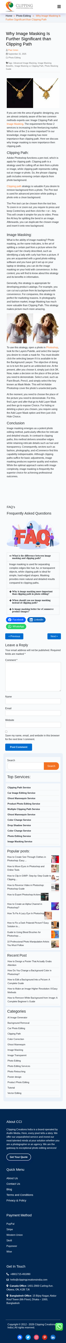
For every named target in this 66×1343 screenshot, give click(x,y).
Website (9, 720)
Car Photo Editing (16, 1028)
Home (9, 15)
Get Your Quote (19, 1157)
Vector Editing (14, 1093)
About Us (12, 1178)
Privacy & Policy (16, 1200)
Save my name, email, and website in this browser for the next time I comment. (32, 737)
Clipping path (14, 186)
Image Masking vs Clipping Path (29, 66)
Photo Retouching (16, 1071)
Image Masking (15, 124)
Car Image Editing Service (21, 793)
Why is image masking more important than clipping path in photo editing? (32, 592)
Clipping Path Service (19, 787)
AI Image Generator (17, 1017)
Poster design (14, 1077)
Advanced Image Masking (25, 63)
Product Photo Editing (18, 1082)
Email (8, 708)
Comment (11, 660)
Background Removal (18, 1023)
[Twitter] (28, 1337)
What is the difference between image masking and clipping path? (31, 556)
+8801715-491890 (20, 1274)
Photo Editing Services (19, 1066)
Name (8, 696)
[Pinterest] (44, 1337)
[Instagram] (36, 1337)
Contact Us (13, 1183)
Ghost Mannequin (16, 1044)
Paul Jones (13, 50)
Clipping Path (14, 1033)
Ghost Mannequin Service (21, 798)
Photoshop (52, 347)
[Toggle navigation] (59, 6)
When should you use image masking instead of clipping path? (31, 601)
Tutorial (11, 1087)
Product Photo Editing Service (24, 803)
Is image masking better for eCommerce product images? (33, 610)
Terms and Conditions (19, 1194)
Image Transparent (17, 1055)
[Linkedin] (53, 1337)
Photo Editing (23, 15)
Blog (9, 1189)
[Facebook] (19, 1337)
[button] (33, 557)
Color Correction (16, 1039)
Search (11, 760)
